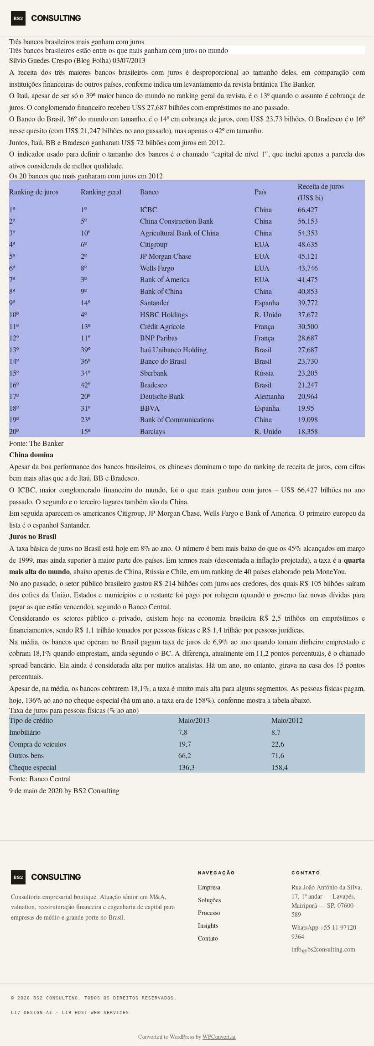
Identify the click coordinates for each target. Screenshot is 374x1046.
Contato (208, 938)
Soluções (209, 899)
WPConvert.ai (219, 1036)
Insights (208, 925)
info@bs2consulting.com (323, 949)
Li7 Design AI (31, 1012)
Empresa (209, 887)
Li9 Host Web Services (95, 1012)
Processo (209, 912)
